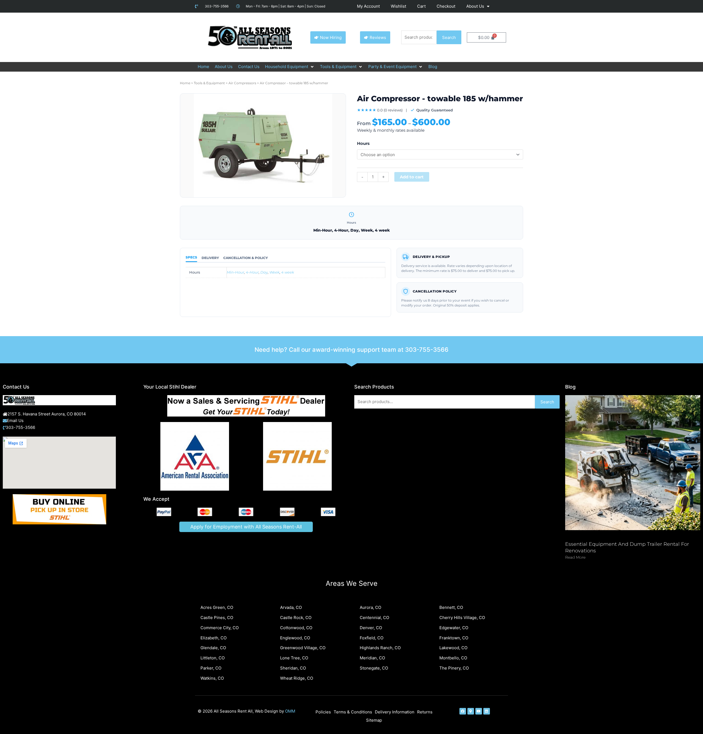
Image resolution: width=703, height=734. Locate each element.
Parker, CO (210, 668)
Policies (323, 712)
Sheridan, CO (293, 668)
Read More (575, 557)
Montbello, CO (453, 657)
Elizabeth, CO (213, 637)
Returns (425, 712)
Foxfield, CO (371, 637)
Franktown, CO (453, 637)
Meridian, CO (372, 657)
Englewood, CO (295, 637)
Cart (421, 6)
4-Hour (252, 272)
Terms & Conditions (353, 712)
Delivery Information (394, 712)
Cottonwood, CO (296, 627)
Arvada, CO (291, 607)
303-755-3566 (426, 349)
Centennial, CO (374, 617)
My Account (368, 6)
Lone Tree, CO (294, 657)
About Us (475, 6)
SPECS (191, 257)
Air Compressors (242, 83)
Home (185, 83)
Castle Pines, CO (216, 617)
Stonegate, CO (374, 668)
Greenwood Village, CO (302, 647)
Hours (363, 143)
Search (449, 37)
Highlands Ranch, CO (380, 647)
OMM (290, 711)
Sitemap (374, 720)
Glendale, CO (213, 647)
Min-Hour (235, 272)
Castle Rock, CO (295, 617)
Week (274, 272)
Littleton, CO (212, 657)
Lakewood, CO (453, 647)
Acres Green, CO (216, 607)
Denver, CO (371, 627)
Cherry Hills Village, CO (462, 617)
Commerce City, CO (219, 627)
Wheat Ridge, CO (296, 678)
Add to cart (412, 176)
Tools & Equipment (209, 83)
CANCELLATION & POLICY (245, 258)
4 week (287, 272)
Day (264, 272)
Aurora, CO (370, 607)
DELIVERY (210, 258)
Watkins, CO (212, 678)
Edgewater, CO (453, 627)
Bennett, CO (451, 607)
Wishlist (398, 6)
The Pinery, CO (454, 668)
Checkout (446, 6)
